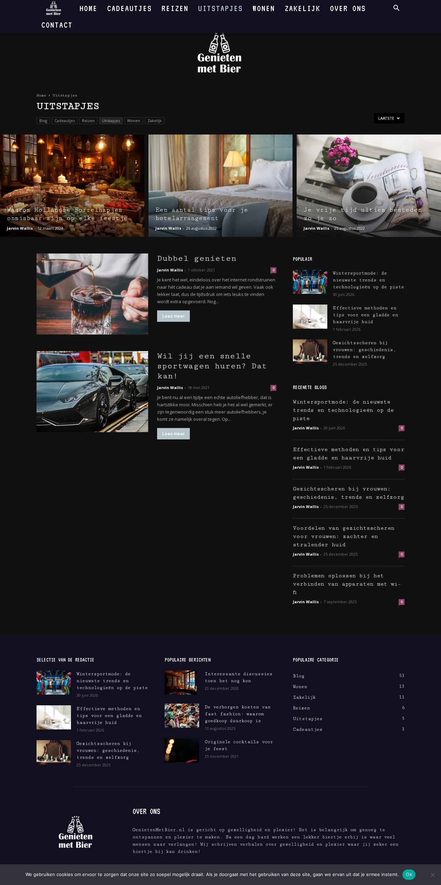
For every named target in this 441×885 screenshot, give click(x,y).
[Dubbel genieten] (92, 294)
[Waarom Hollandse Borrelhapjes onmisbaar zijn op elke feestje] (72, 186)
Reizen (175, 8)
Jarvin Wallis (20, 228)
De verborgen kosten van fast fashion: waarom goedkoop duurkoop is (238, 714)
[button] (396, 9)
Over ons (348, 8)
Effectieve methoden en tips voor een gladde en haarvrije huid (365, 315)
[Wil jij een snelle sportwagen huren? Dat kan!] (92, 391)
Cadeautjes (129, 8)
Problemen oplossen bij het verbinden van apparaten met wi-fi (347, 584)
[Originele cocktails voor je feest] (182, 750)
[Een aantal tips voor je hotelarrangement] (220, 186)
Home (89, 8)
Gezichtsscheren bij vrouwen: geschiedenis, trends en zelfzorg (364, 349)
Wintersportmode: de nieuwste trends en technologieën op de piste (368, 280)
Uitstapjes (220, 8)
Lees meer (173, 316)
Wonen (264, 8)
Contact (57, 24)
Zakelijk (302, 8)
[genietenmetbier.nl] (220, 52)
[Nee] (432, 874)
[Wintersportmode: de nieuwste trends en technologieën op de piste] (310, 282)
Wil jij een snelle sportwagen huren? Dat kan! (212, 366)
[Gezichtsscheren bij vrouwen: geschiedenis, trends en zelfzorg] (310, 351)
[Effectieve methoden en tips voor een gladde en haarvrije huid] (310, 317)
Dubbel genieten (196, 258)
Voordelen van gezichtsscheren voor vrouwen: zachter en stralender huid (343, 536)
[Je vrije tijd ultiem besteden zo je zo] (369, 186)
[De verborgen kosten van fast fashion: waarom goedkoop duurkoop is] (182, 716)
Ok (409, 874)
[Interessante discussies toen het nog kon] (181, 682)
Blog (43, 120)
